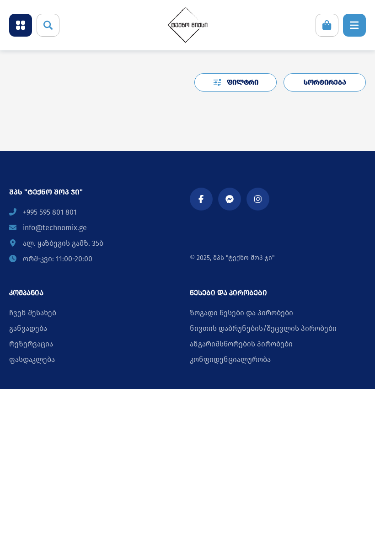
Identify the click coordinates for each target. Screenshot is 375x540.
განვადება (28, 328)
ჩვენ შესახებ (32, 312)
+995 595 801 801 (49, 212)
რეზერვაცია (31, 344)
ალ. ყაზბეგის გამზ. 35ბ (62, 243)
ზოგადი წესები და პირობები (241, 312)
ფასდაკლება (32, 359)
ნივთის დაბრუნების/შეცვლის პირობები (263, 328)
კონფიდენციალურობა (230, 359)
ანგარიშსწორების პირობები (241, 344)
